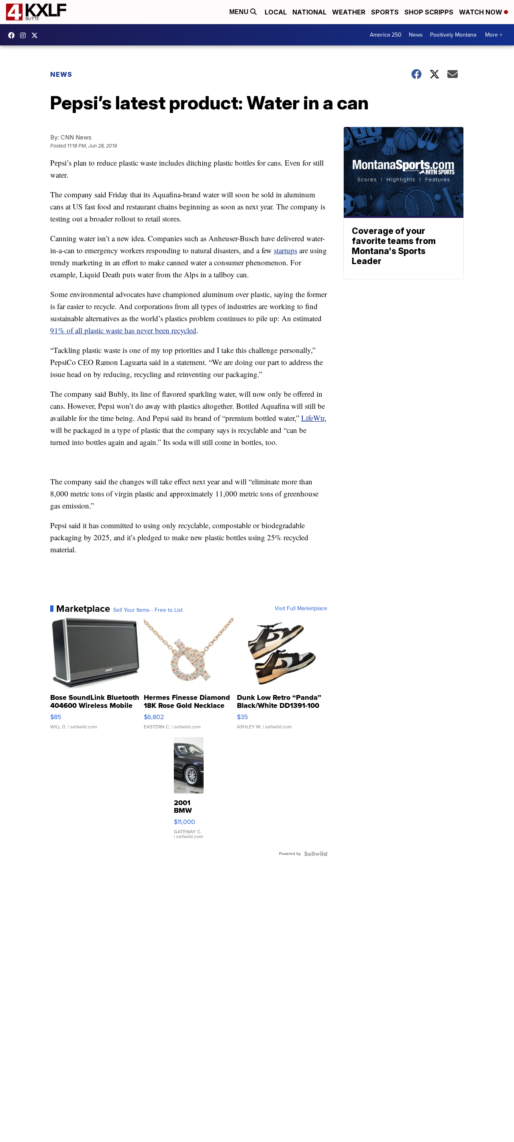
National (309, 12)
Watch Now (481, 12)
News (416, 35)
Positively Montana (453, 35)
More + (493, 35)
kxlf (36, 35)
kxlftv (25, 35)
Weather (348, 12)
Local (276, 12)
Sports (385, 12)
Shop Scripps (428, 12)
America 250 (386, 35)
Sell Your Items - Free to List (148, 610)
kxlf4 (13, 35)
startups (285, 250)
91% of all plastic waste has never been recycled (123, 330)
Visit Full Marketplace (301, 608)
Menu (239, 11)
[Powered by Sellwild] (315, 854)
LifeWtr (312, 418)
